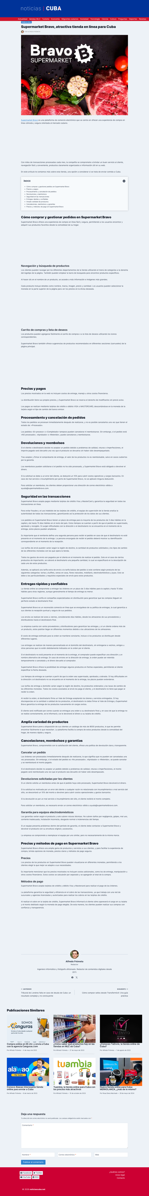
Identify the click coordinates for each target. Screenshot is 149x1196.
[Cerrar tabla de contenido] (124, 181)
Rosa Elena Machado (110, 1093)
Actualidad (22, 19)
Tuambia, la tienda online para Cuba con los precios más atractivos (74, 1088)
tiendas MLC (34, 19)
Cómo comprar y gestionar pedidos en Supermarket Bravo (47, 186)
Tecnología (95, 19)
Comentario (28, 1125)
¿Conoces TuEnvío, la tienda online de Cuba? (120, 1045)
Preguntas (122, 19)
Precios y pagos (32, 189)
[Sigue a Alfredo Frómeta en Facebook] (72, 977)
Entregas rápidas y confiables (37, 199)
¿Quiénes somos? (117, 1172)
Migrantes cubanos (70, 19)
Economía (55, 19)
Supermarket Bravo (29, 120)
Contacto (121, 1178)
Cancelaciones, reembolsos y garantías (40, 204)
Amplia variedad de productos (37, 202)
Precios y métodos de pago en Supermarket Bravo (44, 207)
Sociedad (84, 19)
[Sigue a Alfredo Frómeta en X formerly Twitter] (77, 977)
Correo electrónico (67, 1155)
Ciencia (105, 19)
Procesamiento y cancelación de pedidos (41, 192)
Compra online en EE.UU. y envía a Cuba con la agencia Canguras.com (28, 1045)
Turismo (45, 19)
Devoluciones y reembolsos (36, 194)
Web (97, 1155)
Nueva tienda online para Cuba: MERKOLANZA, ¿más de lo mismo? (118, 1088)
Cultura (113, 19)
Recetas (142, 19)
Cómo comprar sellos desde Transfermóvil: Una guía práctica (105, 992)
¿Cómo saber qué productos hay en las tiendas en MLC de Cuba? (74, 1045)
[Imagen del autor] (22, 31)
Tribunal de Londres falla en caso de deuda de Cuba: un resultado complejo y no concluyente (46, 992)
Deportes (133, 19)
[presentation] (28, 1029)
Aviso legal (120, 1175)
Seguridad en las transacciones (37, 197)
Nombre (26, 1155)
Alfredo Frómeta (34, 31)
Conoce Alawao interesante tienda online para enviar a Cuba (25, 1088)
